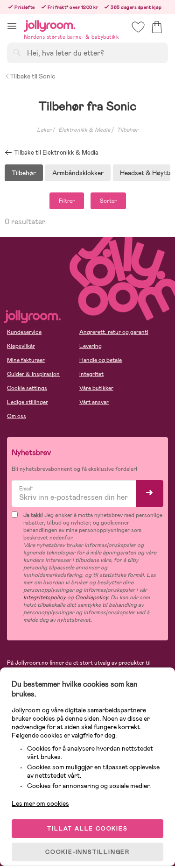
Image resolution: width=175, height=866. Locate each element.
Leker (44, 130)
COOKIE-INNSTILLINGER (87, 852)
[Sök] (17, 52)
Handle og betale (100, 360)
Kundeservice (24, 332)
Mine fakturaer (26, 360)
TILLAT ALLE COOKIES (87, 828)
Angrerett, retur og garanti (113, 332)
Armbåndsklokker (78, 173)
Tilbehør (127, 130)
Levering (90, 346)
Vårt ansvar (94, 402)
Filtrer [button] (67, 201)
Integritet (91, 374)
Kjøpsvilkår (21, 346)
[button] (12, 26)
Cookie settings (27, 388)
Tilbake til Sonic (33, 76)
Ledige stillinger (27, 402)
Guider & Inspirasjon (33, 374)
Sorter (108, 201)
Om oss (16, 416)
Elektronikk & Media (84, 130)
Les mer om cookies (40, 803)
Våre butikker (96, 388)
